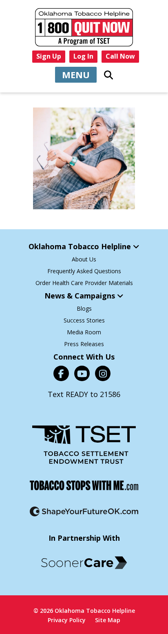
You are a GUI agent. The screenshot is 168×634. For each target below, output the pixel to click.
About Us (84, 259)
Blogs (84, 308)
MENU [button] (76, 74)
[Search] (108, 74)
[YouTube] (82, 373)
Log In (83, 56)
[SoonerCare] (84, 562)
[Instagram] (103, 373)
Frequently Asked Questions (84, 271)
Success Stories (84, 320)
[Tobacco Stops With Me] (84, 485)
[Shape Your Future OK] (84, 511)
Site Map (107, 620)
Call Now (120, 56)
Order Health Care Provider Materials (84, 283)
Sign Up (48, 56)
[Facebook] (61, 373)
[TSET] (84, 445)
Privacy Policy (67, 620)
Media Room (84, 332)
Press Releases (84, 344)
